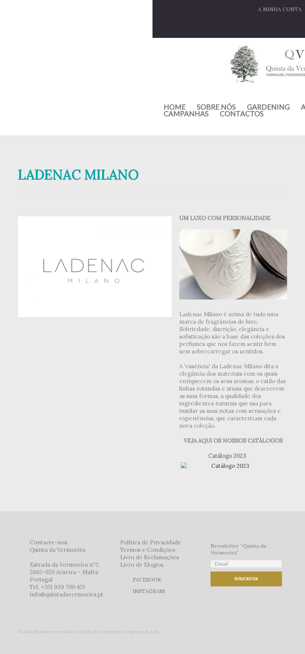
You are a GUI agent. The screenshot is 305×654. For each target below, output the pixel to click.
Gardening (268, 107)
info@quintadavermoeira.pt (66, 594)
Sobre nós (216, 107)
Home (175, 107)
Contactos (242, 113)
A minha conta (280, 9)
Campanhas (186, 113)
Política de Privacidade (150, 542)
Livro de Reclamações (149, 557)
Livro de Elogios (141, 564)
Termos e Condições (147, 549)
